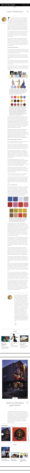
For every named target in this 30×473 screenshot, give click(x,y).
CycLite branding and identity (23, 461)
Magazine (8, 4)
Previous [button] (2, 434)
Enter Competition (12, 4)
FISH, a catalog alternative (5, 460)
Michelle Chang (22, 344)
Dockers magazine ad (14, 460)
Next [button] (27, 434)
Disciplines (2, 4)
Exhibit (15, 398)
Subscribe (23, 4)
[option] (5, 434)
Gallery (6, 4)
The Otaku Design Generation (4, 345)
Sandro (12, 344)
